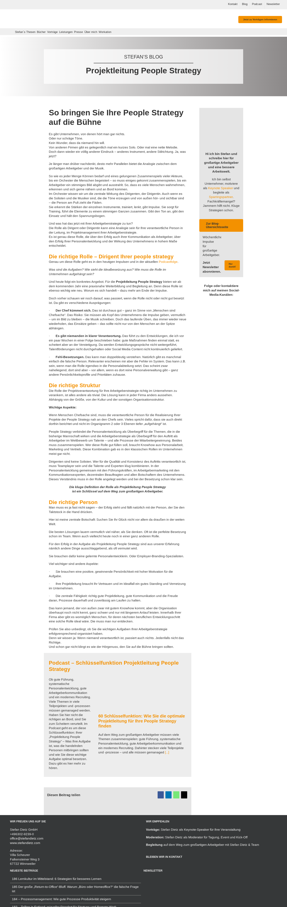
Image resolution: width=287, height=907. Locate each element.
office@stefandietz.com (26, 838)
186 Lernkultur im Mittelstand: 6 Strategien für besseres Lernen (56, 879)
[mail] (224, 301)
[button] (114, 31)
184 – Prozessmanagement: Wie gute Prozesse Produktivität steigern (61, 899)
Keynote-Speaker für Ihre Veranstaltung (212, 829)
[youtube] (229, 301)
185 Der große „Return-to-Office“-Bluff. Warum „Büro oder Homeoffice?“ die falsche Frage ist (75, 889)
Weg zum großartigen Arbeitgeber (200, 844)
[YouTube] (161, 865)
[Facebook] (161, 794)
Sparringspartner (221, 197)
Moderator (195, 837)
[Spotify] (156, 865)
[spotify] (219, 301)
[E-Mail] (184, 794)
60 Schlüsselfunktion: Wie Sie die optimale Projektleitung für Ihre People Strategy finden (141, 720)
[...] (166, 752)
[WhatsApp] (176, 794)
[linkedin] (213, 301)
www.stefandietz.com (25, 843)
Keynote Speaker (220, 188)
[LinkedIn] (168, 794)
